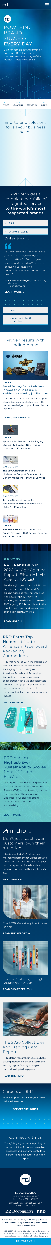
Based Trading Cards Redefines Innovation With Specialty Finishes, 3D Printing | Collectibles (25, 390)
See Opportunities (25, 1109)
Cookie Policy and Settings (25, 1220)
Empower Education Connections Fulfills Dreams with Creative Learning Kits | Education (25, 533)
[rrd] (5, 5)
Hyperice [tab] (14, 309)
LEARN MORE (13, 291)
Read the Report (15, 933)
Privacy (43, 1220)
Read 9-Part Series (16, 989)
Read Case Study (16, 417)
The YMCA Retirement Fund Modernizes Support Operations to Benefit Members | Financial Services (24, 474)
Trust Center (41, 1223)
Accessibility (29, 1225)
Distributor (7, 1220)
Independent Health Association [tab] (20, 320)
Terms (18, 1225)
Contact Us (24, 1241)
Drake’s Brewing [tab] (18, 231)
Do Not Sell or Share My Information (17, 1223)
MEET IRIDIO (11, 879)
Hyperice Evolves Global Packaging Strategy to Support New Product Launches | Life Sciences (23, 445)
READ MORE (11, 621)
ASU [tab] (11, 223)
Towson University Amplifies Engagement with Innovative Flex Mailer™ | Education (22, 504)
